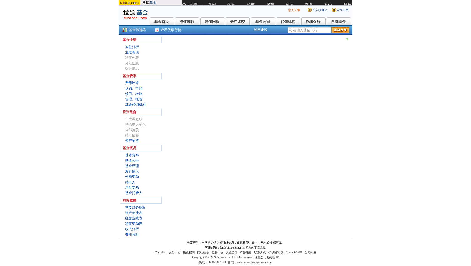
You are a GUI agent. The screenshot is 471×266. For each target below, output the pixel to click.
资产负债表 (133, 213)
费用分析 (132, 234)
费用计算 (132, 83)
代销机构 (288, 22)
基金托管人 (133, 193)
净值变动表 (133, 224)
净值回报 (212, 22)
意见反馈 (294, 10)
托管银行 (313, 22)
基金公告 (132, 160)
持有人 (130, 182)
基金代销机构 (135, 104)
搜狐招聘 (189, 252)
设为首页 (343, 10)
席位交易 (132, 187)
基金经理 (132, 166)
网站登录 (203, 252)
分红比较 (237, 22)
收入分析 (132, 229)
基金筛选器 (137, 30)
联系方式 (260, 252)
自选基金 (338, 22)
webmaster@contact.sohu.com (254, 262)
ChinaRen (160, 252)
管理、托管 (133, 99)
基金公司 (262, 22)
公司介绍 (310, 252)
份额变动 (132, 177)
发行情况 (132, 171)
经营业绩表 (133, 218)
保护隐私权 (275, 252)
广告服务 (246, 252)
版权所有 (273, 257)
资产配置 (132, 141)
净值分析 (132, 47)
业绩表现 (132, 52)
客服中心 (217, 252)
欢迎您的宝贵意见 (254, 247)
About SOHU (294, 252)
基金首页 (161, 22)
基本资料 (132, 155)
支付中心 (175, 252)
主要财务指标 (135, 207)
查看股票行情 (171, 30)
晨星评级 (260, 29)
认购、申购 (133, 88)
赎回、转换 (133, 94)
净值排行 (187, 22)
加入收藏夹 (320, 10)
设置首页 (231, 252)
